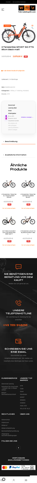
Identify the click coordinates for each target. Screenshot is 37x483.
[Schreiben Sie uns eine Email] (18, 341)
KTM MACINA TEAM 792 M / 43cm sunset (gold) (9, 196)
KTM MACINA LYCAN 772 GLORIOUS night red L (28, 232)
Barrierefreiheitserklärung (10, 431)
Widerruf (4, 425)
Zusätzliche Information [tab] (15, 155)
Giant (22, 391)
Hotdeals (26, 91)
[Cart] (26, 480)
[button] (32, 27)
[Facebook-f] (18, 448)
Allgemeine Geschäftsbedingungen (9, 435)
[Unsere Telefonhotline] (18, 303)
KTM (8, 94)
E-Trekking (18, 91)
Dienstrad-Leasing (8, 384)
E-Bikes (12, 91)
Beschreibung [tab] (11, 141)
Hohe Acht (23, 406)
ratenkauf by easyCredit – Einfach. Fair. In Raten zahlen (10, 388)
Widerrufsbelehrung (8, 428)
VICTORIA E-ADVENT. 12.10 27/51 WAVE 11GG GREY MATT (9, 232)
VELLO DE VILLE (25, 409)
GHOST (22, 397)
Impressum (5, 422)
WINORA (22, 400)
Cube (21, 389)
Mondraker (23, 394)
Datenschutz (6, 420)
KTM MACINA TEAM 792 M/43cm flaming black (28, 196)
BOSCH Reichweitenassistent (9, 393)
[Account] (14, 480)
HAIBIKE (22, 403)
